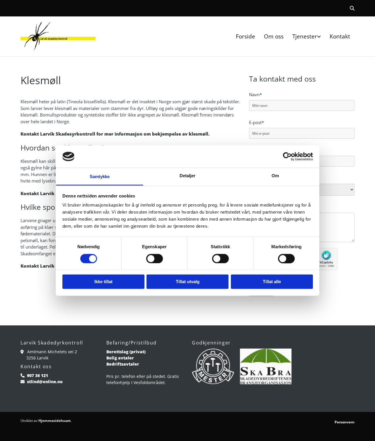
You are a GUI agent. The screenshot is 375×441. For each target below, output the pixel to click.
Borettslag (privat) (126, 351)
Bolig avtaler (120, 358)
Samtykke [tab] (100, 176)
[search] (352, 8)
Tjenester (304, 36)
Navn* (255, 94)
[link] (306, 36)
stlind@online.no (45, 381)
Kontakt (340, 36)
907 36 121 (37, 375)
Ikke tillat (103, 281)
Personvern (344, 422)
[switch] (154, 258)
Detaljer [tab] (188, 175)
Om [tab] (275, 175)
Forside (245, 36)
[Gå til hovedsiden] (59, 36)
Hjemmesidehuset (54, 420)
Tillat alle (272, 281)
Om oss (274, 36)
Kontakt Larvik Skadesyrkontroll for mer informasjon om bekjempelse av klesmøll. (115, 134)
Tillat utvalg (188, 281)
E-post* (256, 122)
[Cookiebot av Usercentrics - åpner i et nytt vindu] (287, 156)
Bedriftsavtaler (122, 364)
